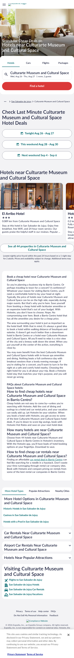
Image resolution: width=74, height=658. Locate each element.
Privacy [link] (19, 611)
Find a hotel (37, 86)
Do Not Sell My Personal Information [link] (30, 615)
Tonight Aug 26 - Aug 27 (39, 133)
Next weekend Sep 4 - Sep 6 (39, 155)
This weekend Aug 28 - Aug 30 (39, 144)
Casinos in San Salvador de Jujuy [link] (20, 515)
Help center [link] (43, 611)
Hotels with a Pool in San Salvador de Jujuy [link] (26, 522)
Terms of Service (35, 654)
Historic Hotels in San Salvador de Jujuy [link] (24, 509)
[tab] (11, 63)
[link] (37, 580)
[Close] (68, 635)
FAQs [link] (53, 611)
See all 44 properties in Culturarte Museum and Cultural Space (37, 248)
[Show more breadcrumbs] (5, 101)
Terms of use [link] (30, 611)
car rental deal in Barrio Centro (46, 460)
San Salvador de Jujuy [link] (21, 101)
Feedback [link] (54, 615)
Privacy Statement (16, 654)
